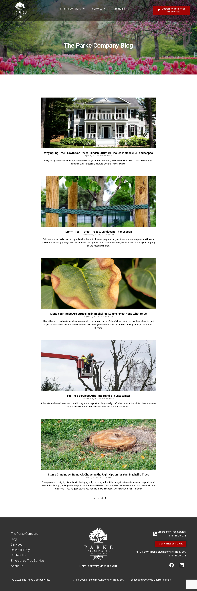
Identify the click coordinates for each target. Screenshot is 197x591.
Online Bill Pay (122, 8)
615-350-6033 (177, 555)
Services (97, 8)
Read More (98, 169)
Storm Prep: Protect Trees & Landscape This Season (98, 231)
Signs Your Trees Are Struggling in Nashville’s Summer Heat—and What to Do (98, 313)
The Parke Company (68, 8)
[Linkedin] (181, 565)
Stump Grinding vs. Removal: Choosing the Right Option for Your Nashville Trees (98, 474)
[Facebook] (171, 565)
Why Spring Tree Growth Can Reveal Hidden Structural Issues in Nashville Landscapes (98, 153)
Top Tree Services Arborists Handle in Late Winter (98, 395)
